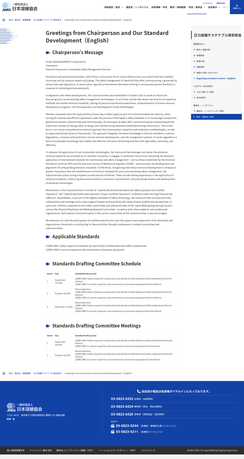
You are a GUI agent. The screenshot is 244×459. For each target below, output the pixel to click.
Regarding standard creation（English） (216, 78)
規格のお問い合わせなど (207, 72)
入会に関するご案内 (205, 91)
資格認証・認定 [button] (112, 7)
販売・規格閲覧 (178, 7)
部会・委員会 (202, 116)
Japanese (207, 3)
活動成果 (200, 66)
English (221, 3)
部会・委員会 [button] (195, 7)
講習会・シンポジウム (137, 7)
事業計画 (200, 61)
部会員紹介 (201, 97)
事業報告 (200, 55)
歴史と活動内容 (203, 49)
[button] (237, 7)
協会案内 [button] (212, 7)
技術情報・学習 (159, 7)
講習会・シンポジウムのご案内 (210, 111)
